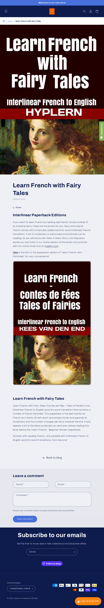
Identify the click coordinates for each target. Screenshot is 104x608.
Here (15, 252)
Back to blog (54, 457)
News (10, 21)
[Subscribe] (74, 552)
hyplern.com (51, 246)
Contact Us (101, 130)
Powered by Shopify (29, 598)
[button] (6, 11)
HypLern (17, 598)
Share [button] (18, 207)
